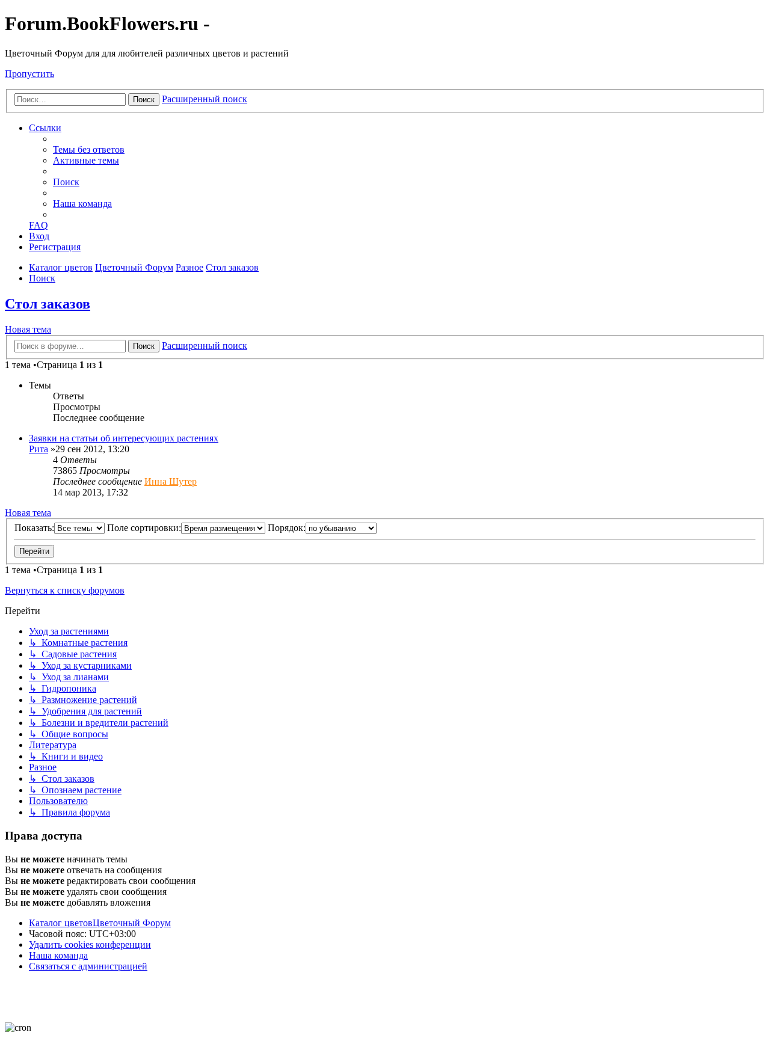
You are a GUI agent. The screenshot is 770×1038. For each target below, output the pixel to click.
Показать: (34, 528)
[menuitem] (89, 149)
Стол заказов (47, 304)
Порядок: (287, 528)
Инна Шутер (170, 481)
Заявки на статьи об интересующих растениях (123, 438)
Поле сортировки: (144, 528)
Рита (38, 449)
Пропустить (29, 74)
